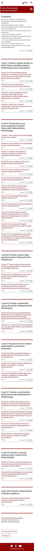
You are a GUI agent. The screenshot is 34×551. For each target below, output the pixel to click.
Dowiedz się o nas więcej (9, 531)
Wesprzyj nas (6, 535)
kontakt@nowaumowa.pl (17, 549)
